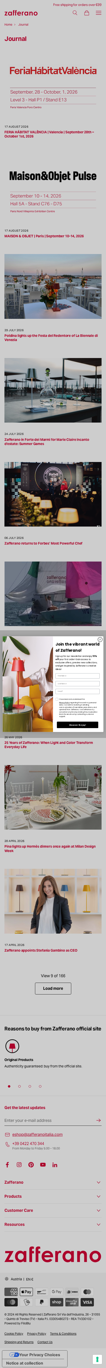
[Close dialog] (100, 639)
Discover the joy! (77, 724)
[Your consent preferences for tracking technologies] (97, 1359)
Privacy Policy (64, 702)
